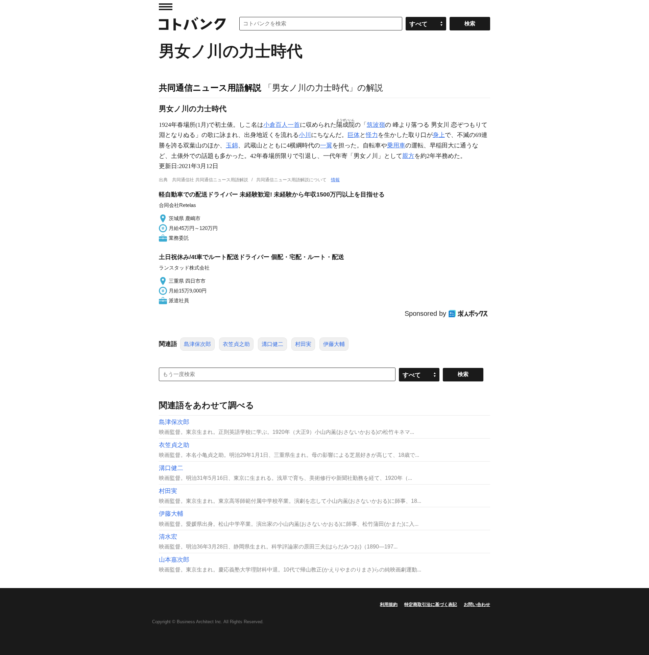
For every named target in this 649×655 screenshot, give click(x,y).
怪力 (372, 135)
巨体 (353, 135)
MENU (165, 7)
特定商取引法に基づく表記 (430, 604)
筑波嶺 (376, 124)
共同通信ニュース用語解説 (210, 87)
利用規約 (389, 604)
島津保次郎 (197, 344)
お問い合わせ (477, 604)
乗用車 (396, 145)
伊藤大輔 (334, 344)
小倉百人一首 (281, 124)
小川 (305, 135)
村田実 (303, 344)
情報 (335, 179)
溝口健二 (272, 344)
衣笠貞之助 (236, 344)
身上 (439, 135)
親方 (408, 156)
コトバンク (192, 23)
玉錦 (232, 145)
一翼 (326, 145)
